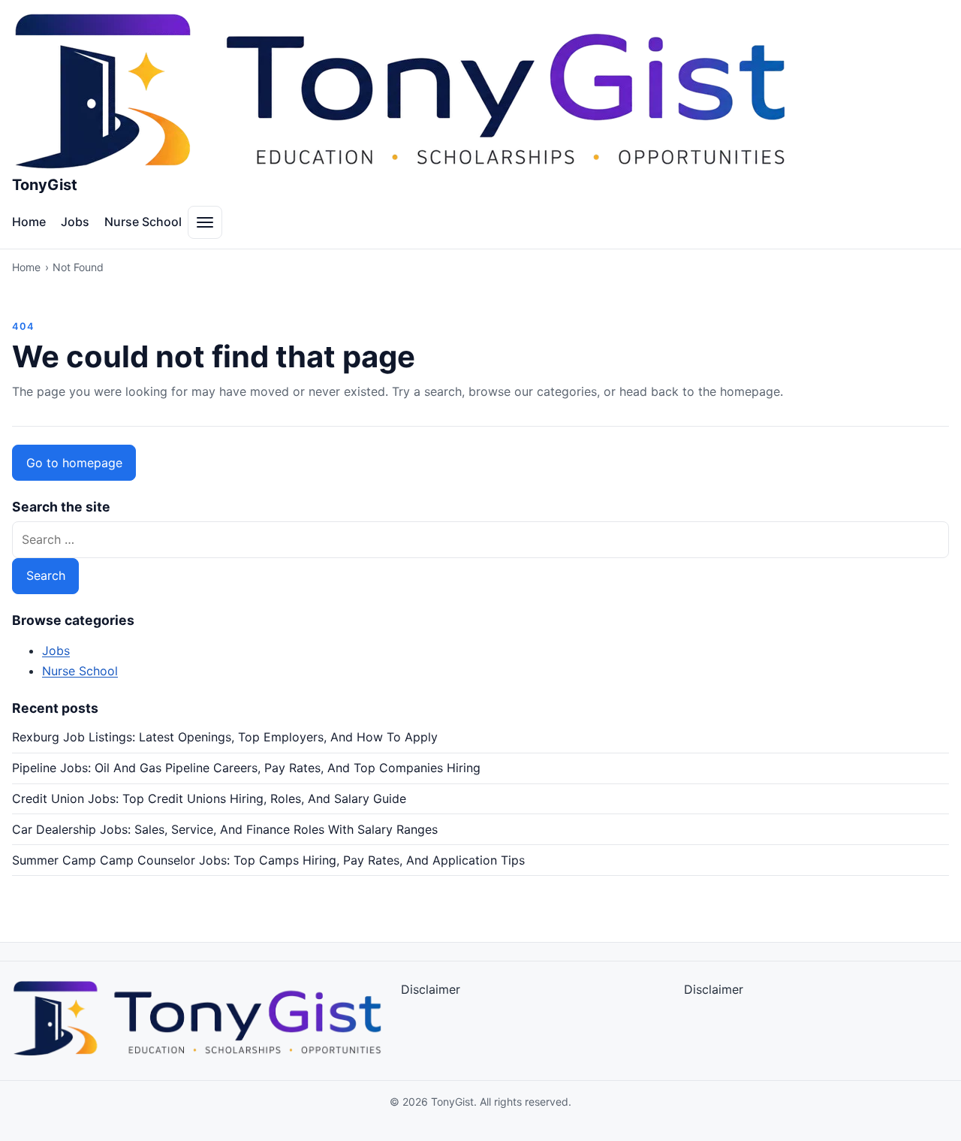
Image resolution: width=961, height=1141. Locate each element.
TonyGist (44, 185)
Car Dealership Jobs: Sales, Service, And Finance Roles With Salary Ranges (225, 829)
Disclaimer (430, 989)
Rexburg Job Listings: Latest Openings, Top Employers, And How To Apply (225, 736)
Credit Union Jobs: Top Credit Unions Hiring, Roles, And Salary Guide (209, 798)
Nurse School (143, 221)
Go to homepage (74, 462)
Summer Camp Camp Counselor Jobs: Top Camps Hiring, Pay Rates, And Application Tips (268, 860)
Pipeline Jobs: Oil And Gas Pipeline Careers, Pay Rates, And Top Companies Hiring (246, 767)
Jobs (75, 221)
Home (29, 221)
